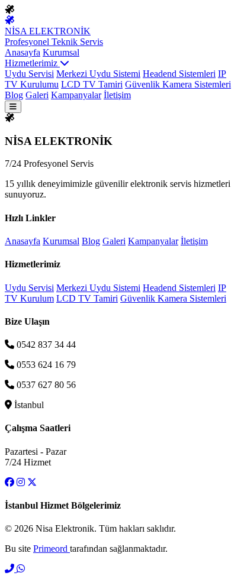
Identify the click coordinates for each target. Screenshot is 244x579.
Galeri (37, 95)
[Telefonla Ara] (11, 569)
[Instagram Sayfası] (21, 482)
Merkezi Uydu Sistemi (98, 74)
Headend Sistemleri (179, 74)
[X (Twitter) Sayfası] (32, 482)
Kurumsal (61, 52)
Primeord (51, 549)
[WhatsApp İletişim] (21, 569)
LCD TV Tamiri (92, 84)
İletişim (117, 95)
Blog (14, 95)
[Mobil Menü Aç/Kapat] (13, 107)
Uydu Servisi (29, 74)
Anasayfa (22, 52)
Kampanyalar (76, 95)
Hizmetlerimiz (32, 63)
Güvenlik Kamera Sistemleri (178, 84)
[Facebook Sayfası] (9, 482)
